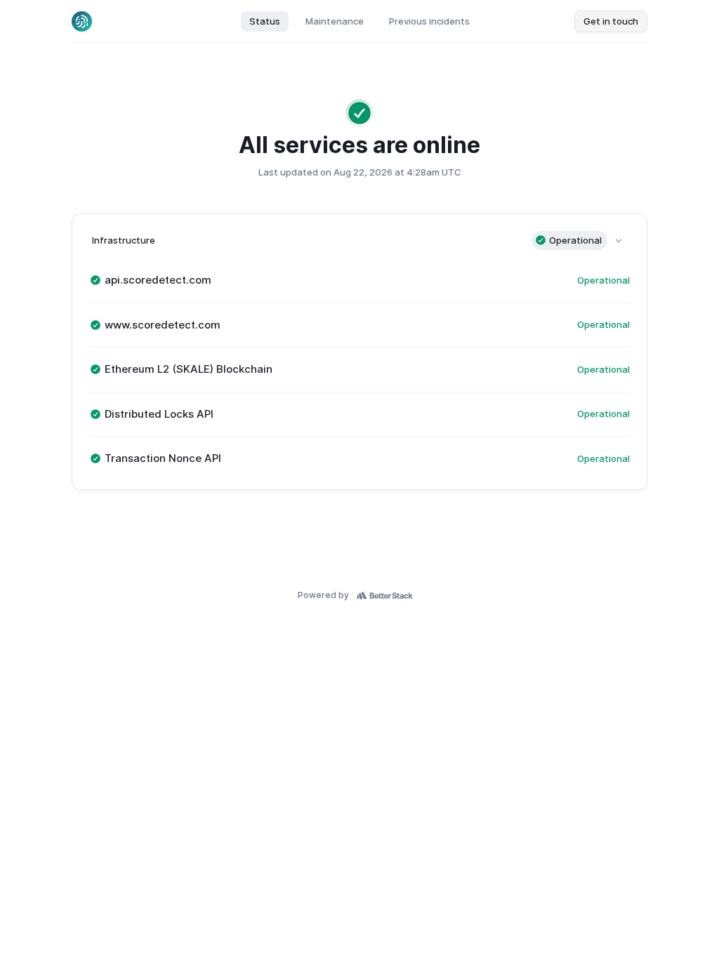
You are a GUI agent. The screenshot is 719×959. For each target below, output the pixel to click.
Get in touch (610, 21)
